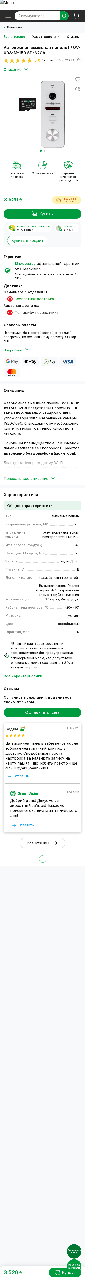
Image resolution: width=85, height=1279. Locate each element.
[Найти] (64, 15)
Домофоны (14, 27)
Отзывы (73, 36)
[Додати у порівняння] (77, 88)
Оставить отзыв (42, 712)
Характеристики (46, 36)
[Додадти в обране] (77, 79)
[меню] (8, 15)
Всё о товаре (14, 36)
